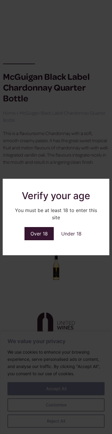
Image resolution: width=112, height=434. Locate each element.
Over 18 (39, 234)
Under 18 (71, 234)
